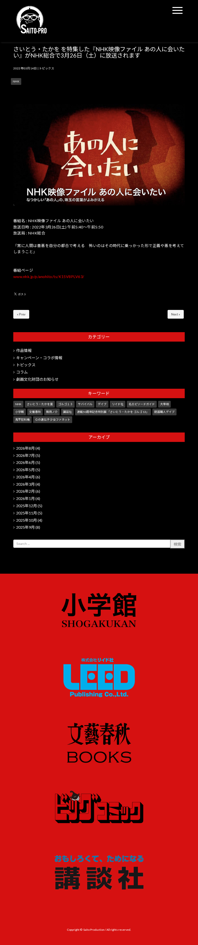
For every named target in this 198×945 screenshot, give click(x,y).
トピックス (46, 68)
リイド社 (117, 404)
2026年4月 (25, 477)
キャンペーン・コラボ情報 (39, 357)
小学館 (19, 412)
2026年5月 (25, 469)
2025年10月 (26, 520)
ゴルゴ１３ (65, 404)
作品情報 (24, 350)
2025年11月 (26, 513)
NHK (16, 81)
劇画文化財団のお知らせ (37, 379)
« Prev (21, 314)
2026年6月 (25, 462)
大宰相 (164, 404)
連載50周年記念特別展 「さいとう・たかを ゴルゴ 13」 (113, 412)
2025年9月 (25, 527)
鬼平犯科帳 (22, 419)
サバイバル (85, 404)
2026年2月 (25, 491)
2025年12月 (26, 505)
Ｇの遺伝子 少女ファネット (52, 419)
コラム (22, 372)
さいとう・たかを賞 (40, 404)
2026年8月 (25, 448)
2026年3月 (25, 484)
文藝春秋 (35, 412)
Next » (175, 314)
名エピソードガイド (142, 404)
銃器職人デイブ (164, 412)
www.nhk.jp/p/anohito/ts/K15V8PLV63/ (48, 276)
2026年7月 (25, 455)
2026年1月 (25, 498)
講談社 (67, 412)
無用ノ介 (52, 412)
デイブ (102, 404)
